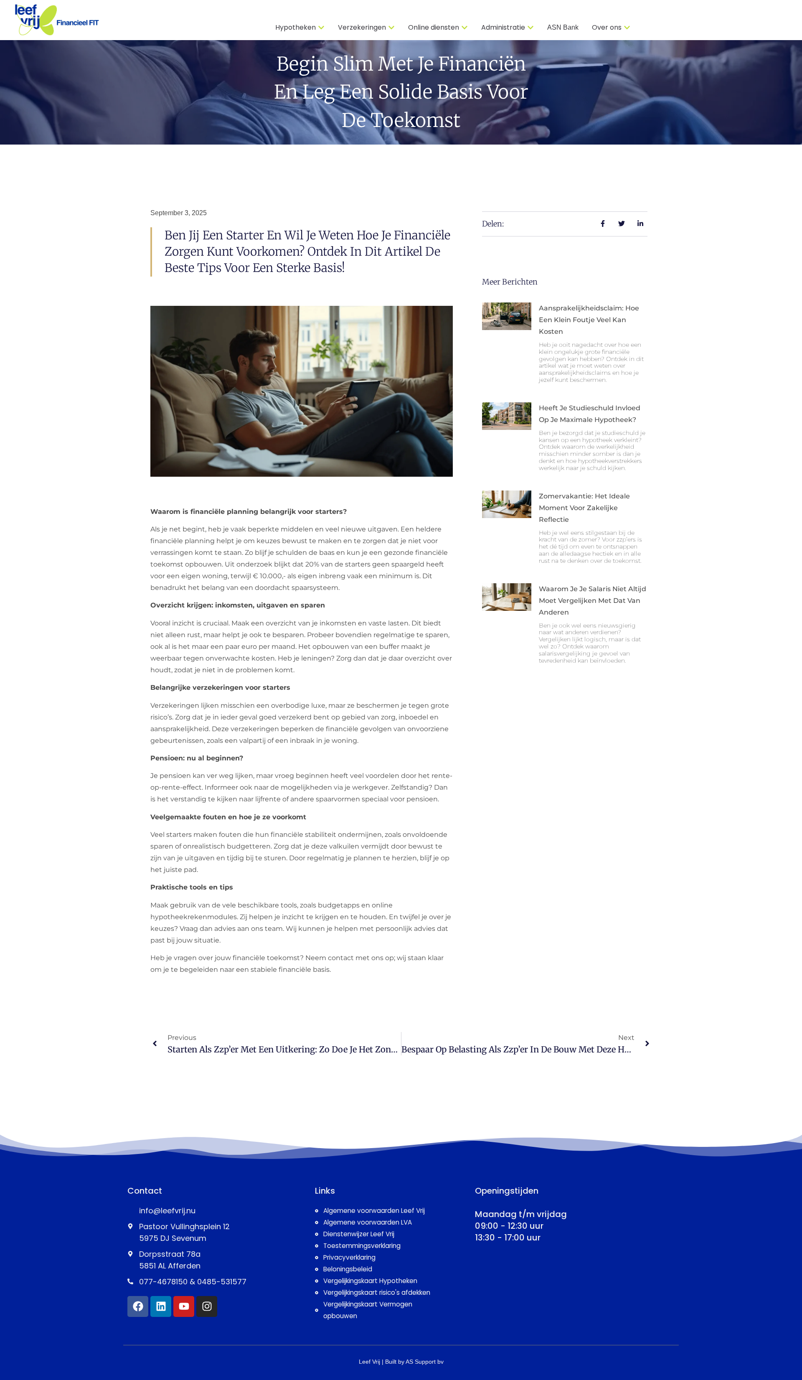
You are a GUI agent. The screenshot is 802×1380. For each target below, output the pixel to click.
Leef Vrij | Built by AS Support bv (401, 1361)
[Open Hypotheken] (321, 28)
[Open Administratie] (530, 28)
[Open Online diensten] (464, 28)
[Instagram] (206, 1306)
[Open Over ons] (627, 28)
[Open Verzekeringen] (391, 28)
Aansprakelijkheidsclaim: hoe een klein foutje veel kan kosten (589, 319)
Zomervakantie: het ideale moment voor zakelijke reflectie (584, 508)
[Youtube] (183, 1306)
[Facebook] (137, 1306)
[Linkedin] (160, 1306)
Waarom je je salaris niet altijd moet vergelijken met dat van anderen (592, 600)
